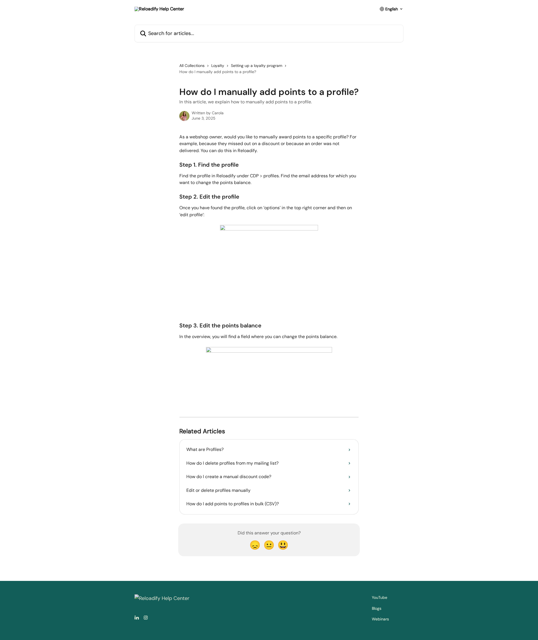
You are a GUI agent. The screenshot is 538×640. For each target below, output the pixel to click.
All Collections (192, 65)
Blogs (376, 608)
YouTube (379, 597)
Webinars (380, 619)
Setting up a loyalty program (256, 65)
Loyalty (217, 65)
